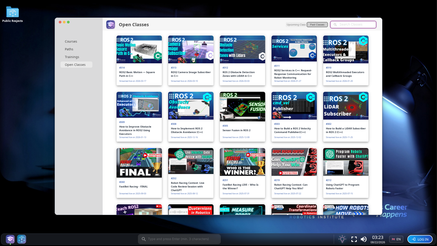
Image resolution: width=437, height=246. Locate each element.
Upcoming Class (296, 24)
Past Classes (317, 24)
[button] (364, 239)
